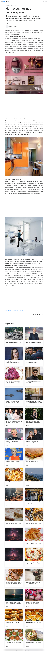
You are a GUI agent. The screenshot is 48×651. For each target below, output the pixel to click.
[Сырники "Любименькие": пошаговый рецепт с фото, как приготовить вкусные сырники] (34, 537)
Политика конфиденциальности (37, 650)
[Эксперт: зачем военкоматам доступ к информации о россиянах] (34, 578)
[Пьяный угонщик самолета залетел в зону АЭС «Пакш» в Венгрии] (14, 397)
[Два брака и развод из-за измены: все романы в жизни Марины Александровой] (14, 417)
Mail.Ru (2, 650)
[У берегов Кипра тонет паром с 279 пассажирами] (34, 477)
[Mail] (4, 1)
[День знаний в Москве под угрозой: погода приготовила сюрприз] (34, 417)
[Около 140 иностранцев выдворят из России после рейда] (34, 356)
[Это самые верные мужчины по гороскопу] (34, 376)
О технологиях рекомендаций (25, 650)
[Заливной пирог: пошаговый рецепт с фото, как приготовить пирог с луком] (34, 457)
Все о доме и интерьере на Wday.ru (14, 310)
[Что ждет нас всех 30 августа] (14, 557)
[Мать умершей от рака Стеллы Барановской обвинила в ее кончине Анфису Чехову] (14, 356)
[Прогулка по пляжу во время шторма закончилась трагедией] (14, 598)
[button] (24, 75)
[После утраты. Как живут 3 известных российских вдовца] (34, 336)
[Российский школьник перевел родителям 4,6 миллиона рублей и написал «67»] (34, 397)
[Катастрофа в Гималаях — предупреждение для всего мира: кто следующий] (14, 336)
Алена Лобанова (13, 26)
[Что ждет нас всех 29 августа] (14, 537)
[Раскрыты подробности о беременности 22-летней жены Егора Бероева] (34, 437)
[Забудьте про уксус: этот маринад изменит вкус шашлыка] (14, 497)
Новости (15, 5)
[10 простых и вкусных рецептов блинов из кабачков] (34, 638)
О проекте (17, 650)
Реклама (11, 650)
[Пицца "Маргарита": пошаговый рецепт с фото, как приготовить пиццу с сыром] (14, 477)
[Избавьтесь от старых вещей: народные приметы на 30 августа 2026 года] (34, 497)
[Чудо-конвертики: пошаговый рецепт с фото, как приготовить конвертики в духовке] (14, 618)
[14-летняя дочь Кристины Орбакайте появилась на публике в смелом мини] (14, 437)
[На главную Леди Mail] (7, 1)
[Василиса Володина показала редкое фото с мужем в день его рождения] (14, 457)
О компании (7, 650)
